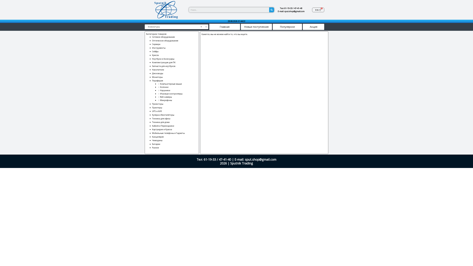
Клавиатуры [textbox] (174, 26)
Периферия (157, 80)
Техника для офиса (161, 118)
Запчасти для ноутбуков (163, 66)
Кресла (155, 55)
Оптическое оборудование (165, 40)
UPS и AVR (157, 111)
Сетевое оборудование (163, 37)
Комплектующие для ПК (164, 62)
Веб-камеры (166, 97)
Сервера (156, 44)
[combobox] (176, 26)
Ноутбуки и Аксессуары (163, 59)
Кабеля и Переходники (163, 126)
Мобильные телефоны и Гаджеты (168, 133)
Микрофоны (166, 100)
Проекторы (157, 104)
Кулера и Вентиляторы (163, 115)
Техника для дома (160, 122)
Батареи (156, 144)
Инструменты (158, 48)
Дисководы (157, 73)
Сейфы (155, 51)
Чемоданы (157, 140)
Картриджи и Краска (162, 129)
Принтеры (157, 107)
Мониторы (157, 77)
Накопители (158, 69)
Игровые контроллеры (171, 93)
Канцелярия (158, 136)
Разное (155, 147)
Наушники (165, 90)
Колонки (164, 87)
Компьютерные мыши (171, 84)
